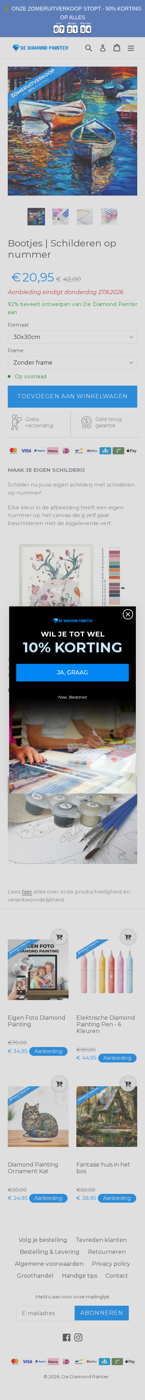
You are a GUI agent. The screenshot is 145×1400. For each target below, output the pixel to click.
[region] (72, 18)
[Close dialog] (128, 614)
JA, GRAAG (72, 672)
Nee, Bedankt (72, 697)
